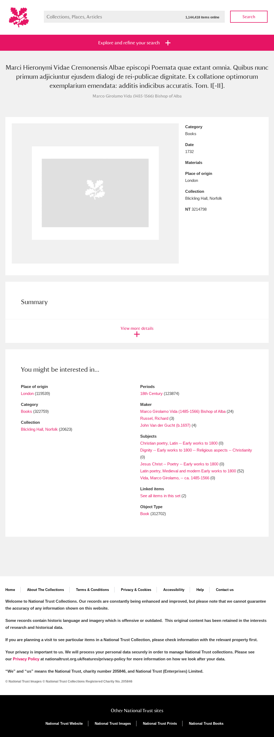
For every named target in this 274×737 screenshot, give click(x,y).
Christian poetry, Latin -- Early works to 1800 (179, 443)
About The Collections (45, 590)
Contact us (225, 590)
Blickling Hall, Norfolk (39, 429)
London (27, 393)
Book (144, 513)
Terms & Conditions (92, 590)
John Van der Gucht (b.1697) (165, 425)
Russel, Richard (154, 418)
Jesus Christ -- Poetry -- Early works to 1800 (179, 464)
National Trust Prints (160, 724)
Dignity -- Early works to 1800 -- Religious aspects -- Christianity (196, 450)
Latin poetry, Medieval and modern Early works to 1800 (188, 471)
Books (26, 411)
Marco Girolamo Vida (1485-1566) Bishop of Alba (183, 411)
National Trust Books (206, 724)
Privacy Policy (26, 659)
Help (200, 590)
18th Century (151, 393)
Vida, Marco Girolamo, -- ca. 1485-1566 (174, 478)
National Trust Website (64, 724)
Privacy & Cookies (136, 590)
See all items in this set (160, 495)
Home (10, 590)
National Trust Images (113, 724)
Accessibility (173, 590)
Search (248, 16)
